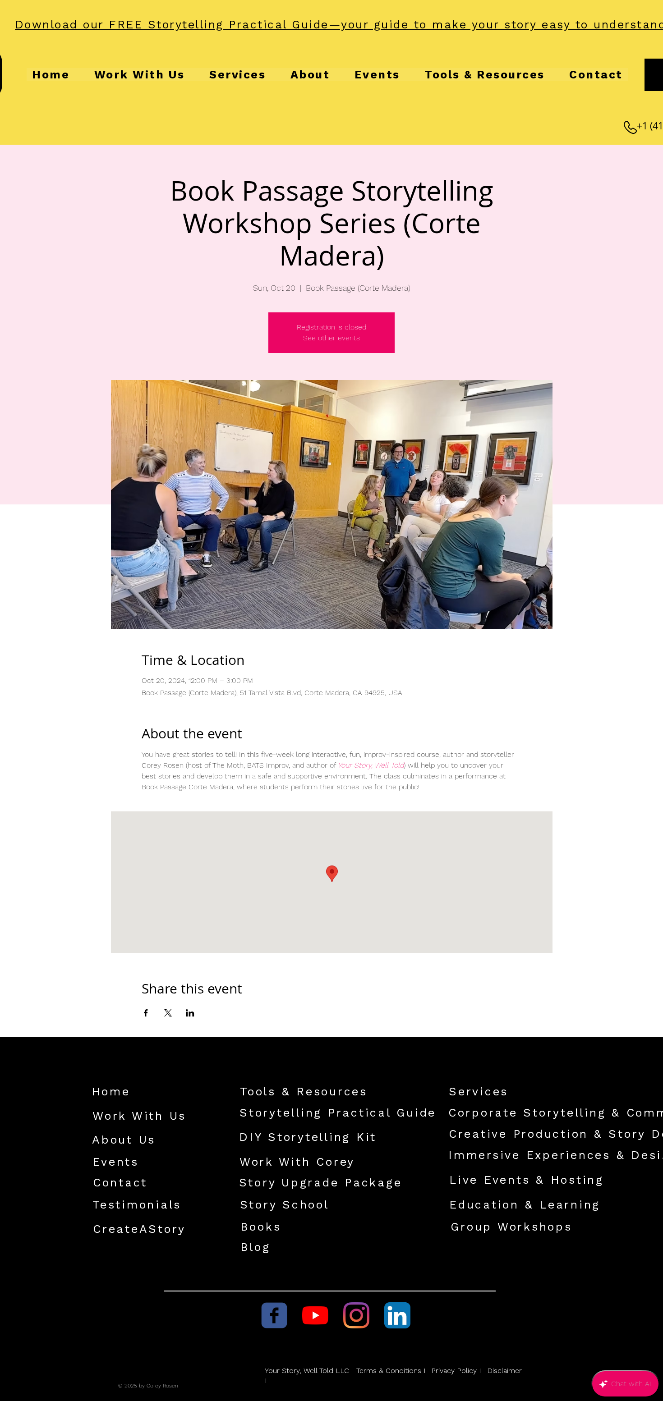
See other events (331, 338)
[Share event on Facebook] (146, 1012)
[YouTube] (315, 1315)
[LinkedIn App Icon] (397, 1315)
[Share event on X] (168, 1012)
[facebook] (274, 1315)
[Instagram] (356, 1315)
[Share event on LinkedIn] (190, 1012)
